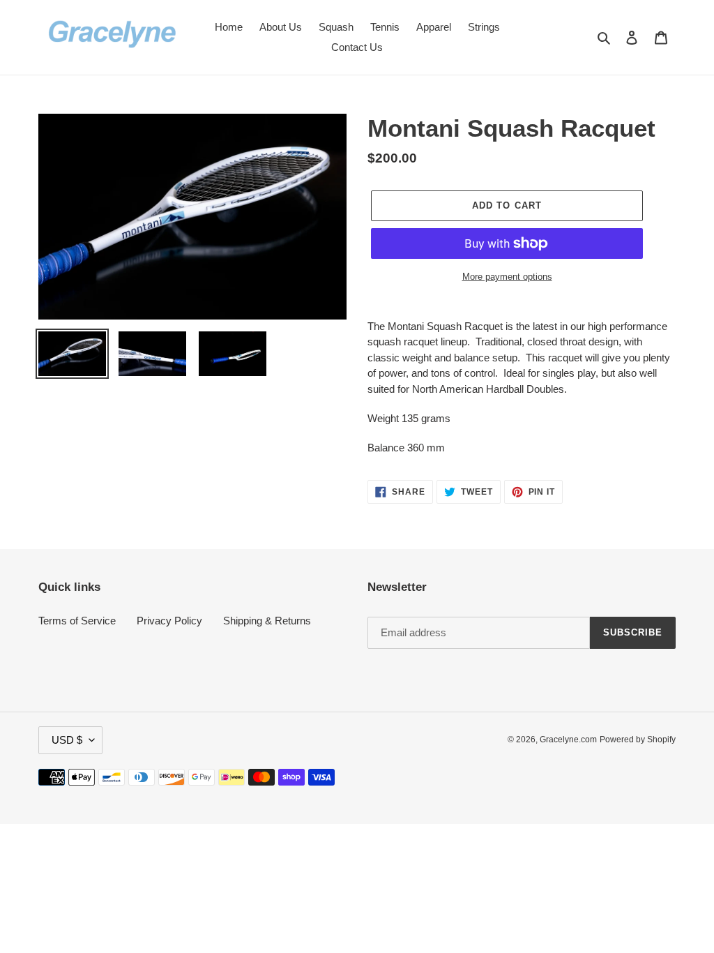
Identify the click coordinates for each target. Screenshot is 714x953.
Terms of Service (77, 620)
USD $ (67, 740)
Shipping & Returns (267, 620)
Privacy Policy (169, 620)
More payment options (507, 276)
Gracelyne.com (568, 739)
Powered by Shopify (638, 739)
